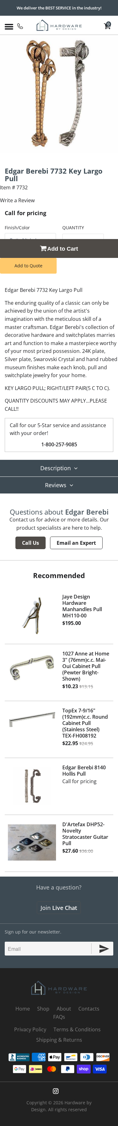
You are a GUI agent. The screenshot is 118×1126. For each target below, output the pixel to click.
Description (55, 468)
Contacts (88, 1008)
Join (59, 907)
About (64, 1008)
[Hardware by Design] (59, 25)
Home (22, 1008)
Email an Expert (76, 542)
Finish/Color (17, 228)
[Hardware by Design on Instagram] (56, 1091)
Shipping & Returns (59, 1039)
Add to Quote (28, 266)
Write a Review (17, 200)
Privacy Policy (30, 1029)
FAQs (59, 1016)
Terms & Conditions (77, 1029)
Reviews (55, 485)
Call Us (30, 542)
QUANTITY (73, 228)
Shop (43, 1008)
